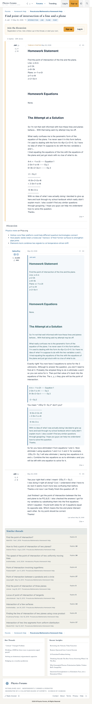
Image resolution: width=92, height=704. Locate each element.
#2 (83, 251)
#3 (83, 474)
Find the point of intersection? (19, 537)
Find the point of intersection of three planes (26, 586)
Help (81, 696)
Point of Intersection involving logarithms (24, 567)
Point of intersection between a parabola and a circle (30, 577)
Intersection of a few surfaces (19, 604)
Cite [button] (80, 217)
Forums (39, 3)
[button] (32, 3)
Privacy (75, 696)
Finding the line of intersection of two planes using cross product (35, 613)
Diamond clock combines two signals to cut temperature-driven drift (39, 243)
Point (55, 20)
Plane (48, 20)
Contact (55, 696)
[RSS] (86, 696)
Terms (68, 696)
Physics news (11, 230)
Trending (52, 3)
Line (42, 20)
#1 (83, 45)
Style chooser (11, 696)
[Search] (87, 3)
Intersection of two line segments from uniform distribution (32, 622)
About (62, 696)
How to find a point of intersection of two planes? (28, 546)
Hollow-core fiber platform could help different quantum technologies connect (44, 235)
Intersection (33, 20)
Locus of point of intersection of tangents (25, 595)
